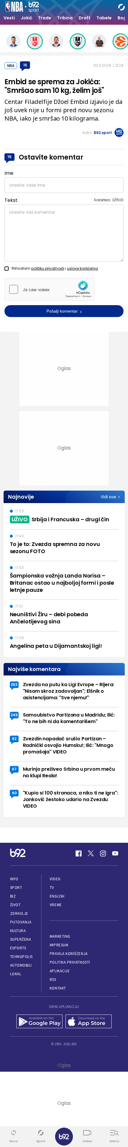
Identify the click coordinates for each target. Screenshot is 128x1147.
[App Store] (88, 1022)
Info (14, 878)
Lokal (15, 973)
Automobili (21, 965)
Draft (84, 18)
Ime (8, 173)
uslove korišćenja (82, 268)
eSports (18, 948)
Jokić (26, 18)
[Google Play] (39, 1022)
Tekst (11, 200)
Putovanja (21, 922)
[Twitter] (91, 853)
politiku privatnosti (47, 268)
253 (14, 684)
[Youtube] (115, 853)
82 (14, 738)
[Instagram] (103, 853)
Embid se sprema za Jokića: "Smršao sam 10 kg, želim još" (54, 86)
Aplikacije (60, 970)
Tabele (104, 18)
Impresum (59, 945)
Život (15, 904)
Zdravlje (19, 913)
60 (14, 792)
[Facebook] (79, 853)
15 (25, 65)
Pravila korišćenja (69, 953)
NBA (10, 65)
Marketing (60, 936)
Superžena (20, 939)
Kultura (18, 930)
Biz (13, 896)
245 (14, 714)
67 (14, 769)
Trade (44, 18)
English (57, 896)
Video (55, 878)
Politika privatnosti (70, 962)
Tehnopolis (21, 956)
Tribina (65, 18)
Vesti (9, 18)
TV (52, 887)
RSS (53, 979)
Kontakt (58, 988)
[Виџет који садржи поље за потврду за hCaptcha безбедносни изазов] (49, 289)
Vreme (56, 904)
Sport (16, 887)
